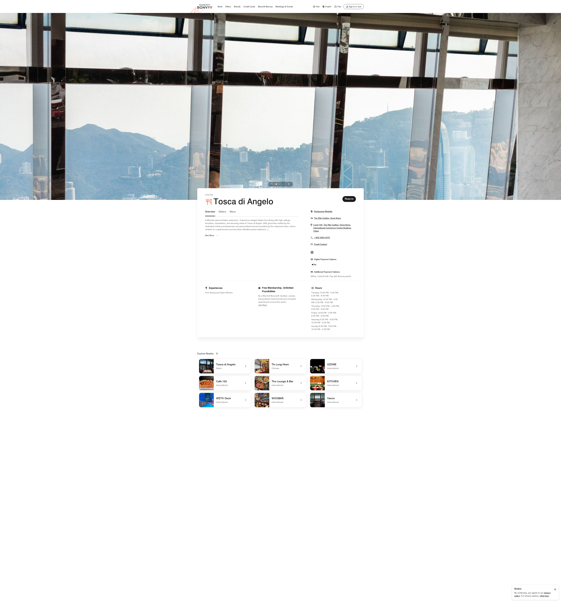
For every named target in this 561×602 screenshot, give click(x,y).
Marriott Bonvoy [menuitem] (265, 6)
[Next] (289, 184)
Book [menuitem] (220, 6)
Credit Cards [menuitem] (249, 6)
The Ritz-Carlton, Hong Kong (327, 218)
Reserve (349, 198)
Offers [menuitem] (228, 6)
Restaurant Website (323, 211)
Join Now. (272, 305)
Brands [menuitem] (237, 6)
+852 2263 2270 (322, 237)
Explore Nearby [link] (205, 353)
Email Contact (320, 244)
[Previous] (272, 184)
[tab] (210, 213)
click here (544, 596)
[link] (316, 6)
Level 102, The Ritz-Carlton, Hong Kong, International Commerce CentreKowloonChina (332, 228)
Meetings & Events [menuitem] (284, 6)
